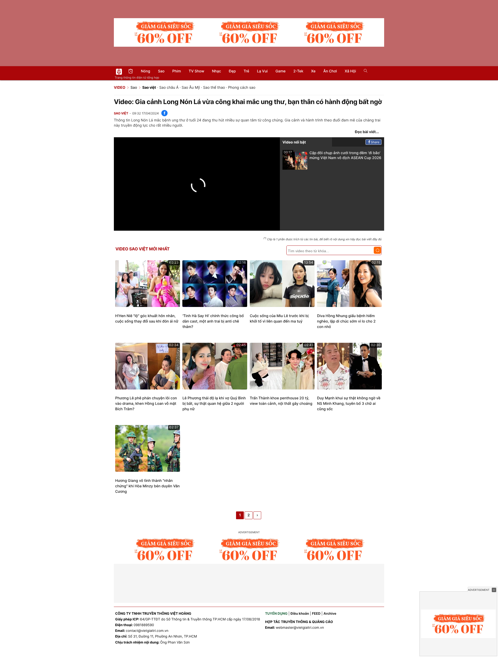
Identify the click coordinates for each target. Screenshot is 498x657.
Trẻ (246, 71)
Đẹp (232, 71)
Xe (313, 71)
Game (280, 71)
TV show (196, 71)
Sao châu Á (169, 87)
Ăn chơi (330, 71)
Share (375, 142)
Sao (161, 71)
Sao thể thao (214, 87)
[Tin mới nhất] (131, 71)
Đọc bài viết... (367, 132)
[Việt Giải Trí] (119, 71)
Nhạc (216, 71)
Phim (176, 71)
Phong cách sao (241, 87)
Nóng (145, 71)
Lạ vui (262, 71)
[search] (364, 71)
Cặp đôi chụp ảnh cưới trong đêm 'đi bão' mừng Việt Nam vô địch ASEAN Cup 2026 (332, 155)
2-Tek (298, 71)
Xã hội (350, 71)
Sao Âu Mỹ (191, 87)
